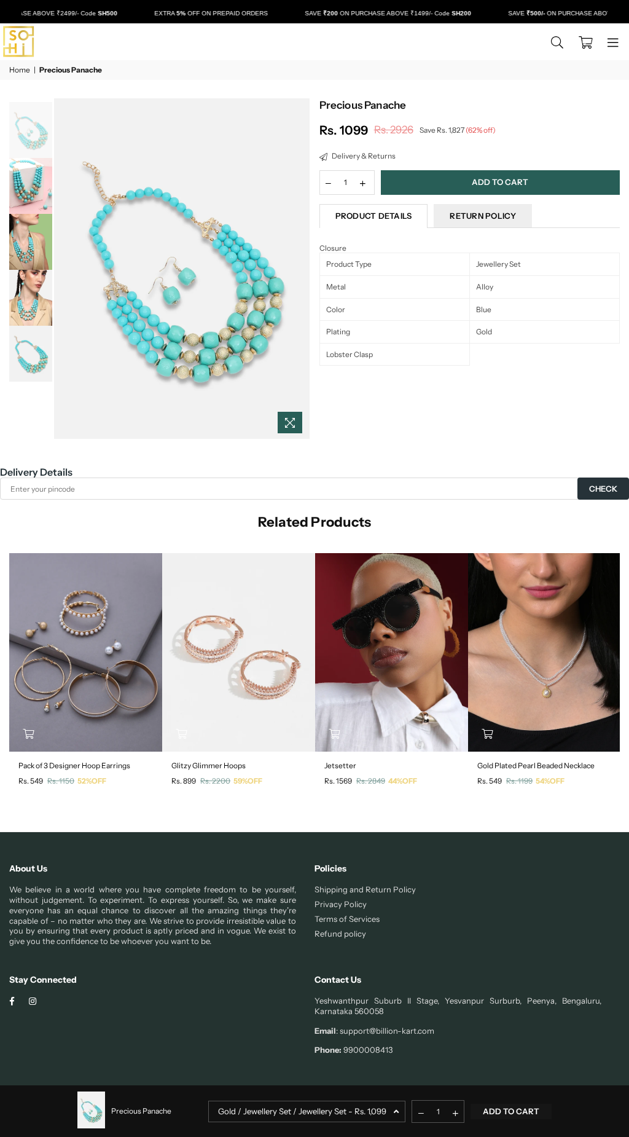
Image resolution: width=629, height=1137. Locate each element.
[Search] (557, 42)
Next (299, 269)
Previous (65, 269)
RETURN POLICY (482, 216)
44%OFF (402, 780)
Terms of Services (347, 919)
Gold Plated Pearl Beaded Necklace (536, 765)
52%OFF (91, 780)
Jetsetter (340, 765)
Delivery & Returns (363, 155)
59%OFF (247, 780)
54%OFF (550, 780)
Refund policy (340, 933)
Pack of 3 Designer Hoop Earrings (74, 765)
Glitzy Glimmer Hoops (208, 765)
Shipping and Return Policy (365, 889)
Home (19, 69)
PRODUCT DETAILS (373, 216)
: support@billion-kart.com (385, 1031)
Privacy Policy (340, 904)
